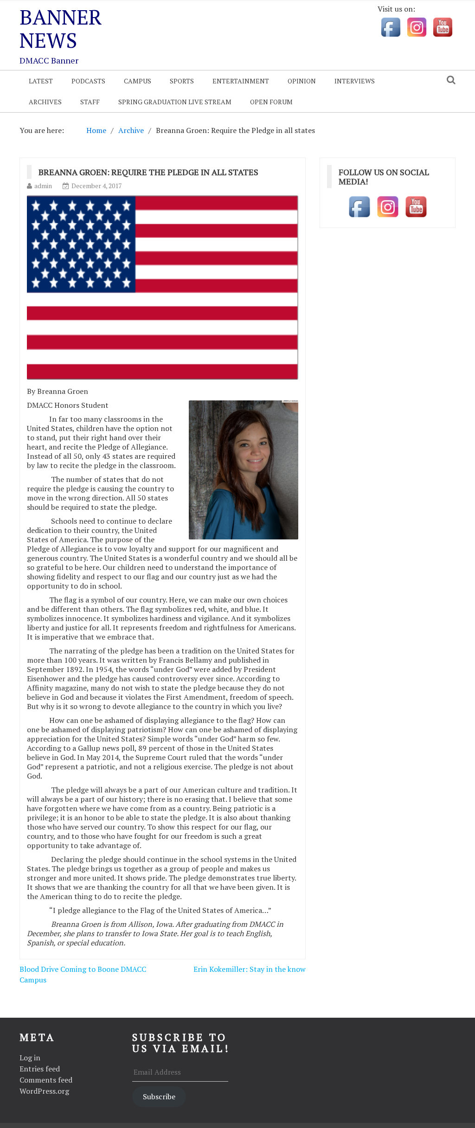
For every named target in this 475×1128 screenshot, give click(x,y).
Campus (137, 80)
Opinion (302, 80)
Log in (29, 1057)
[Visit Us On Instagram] (417, 26)
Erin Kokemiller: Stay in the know (249, 969)
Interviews (354, 80)
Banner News (60, 28)
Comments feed (45, 1080)
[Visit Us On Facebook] (391, 26)
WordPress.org (44, 1091)
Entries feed (39, 1069)
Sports (182, 80)
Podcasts (88, 80)
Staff (90, 101)
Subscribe (159, 1096)
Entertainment (240, 80)
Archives (45, 101)
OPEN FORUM (271, 101)
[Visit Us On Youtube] (443, 26)
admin (43, 185)
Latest (41, 80)
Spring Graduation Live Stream (174, 101)
